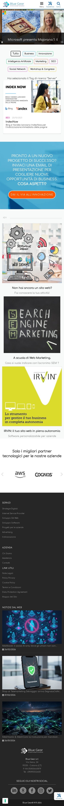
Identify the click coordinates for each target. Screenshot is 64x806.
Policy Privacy (8, 578)
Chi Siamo (7, 553)
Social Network (18, 69)
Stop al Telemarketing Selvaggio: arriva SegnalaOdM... (31, 691)
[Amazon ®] (20, 475)
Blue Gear (27, 803)
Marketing (41, 61)
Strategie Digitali (10, 509)
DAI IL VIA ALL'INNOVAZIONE (32, 194)
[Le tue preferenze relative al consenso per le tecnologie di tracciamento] (5, 801)
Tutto (16, 53)
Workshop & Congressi (42, 69)
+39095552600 (34, 772)
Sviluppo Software (10, 523)
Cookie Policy (8, 583)
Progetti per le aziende (12, 527)
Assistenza (7, 558)
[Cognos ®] (44, 475)
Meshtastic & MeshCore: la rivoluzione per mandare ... (30, 737)
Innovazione (45, 54)
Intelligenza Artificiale (19, 61)
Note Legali (7, 573)
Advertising (7, 532)
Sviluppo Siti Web (10, 518)
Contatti (6, 563)
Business (29, 54)
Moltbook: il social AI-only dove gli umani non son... (29, 646)
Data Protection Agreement (14, 592)
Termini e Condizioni (11, 587)
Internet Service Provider (13, 513)
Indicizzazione (9, 537)
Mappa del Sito (9, 597)
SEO (53, 61)
